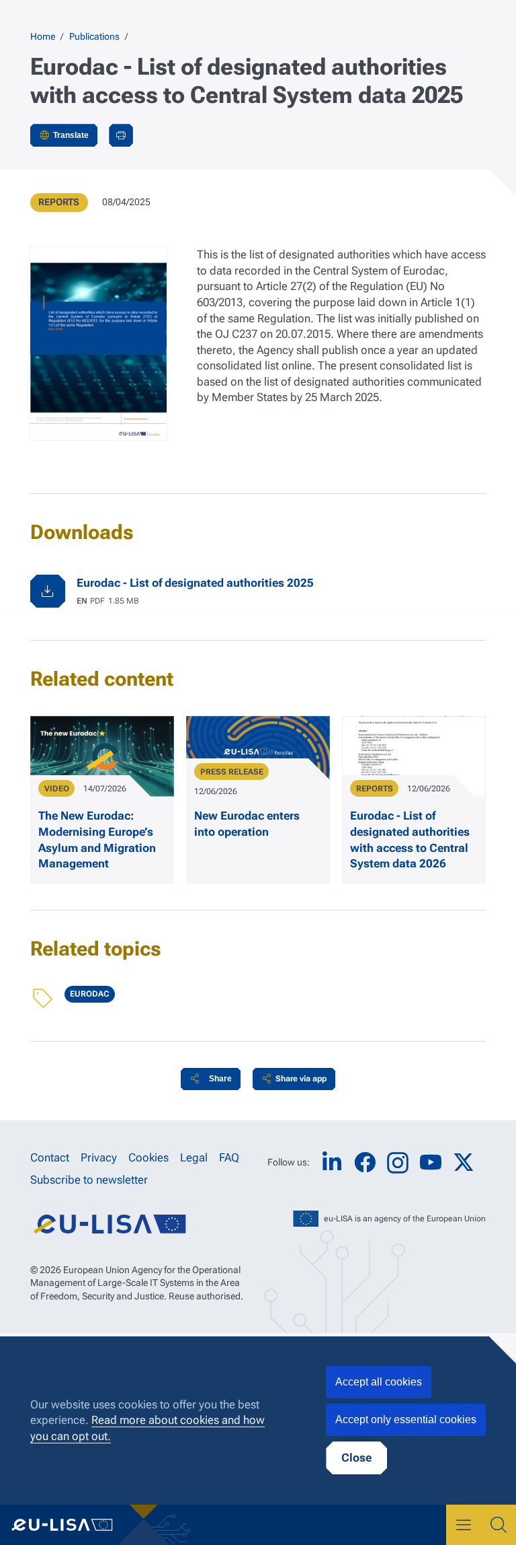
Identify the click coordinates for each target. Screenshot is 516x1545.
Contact (49, 1157)
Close (356, 1457)
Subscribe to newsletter (89, 1179)
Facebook (365, 1162)
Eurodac (89, 994)
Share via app (301, 1078)
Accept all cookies (378, 1382)
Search (498, 1525)
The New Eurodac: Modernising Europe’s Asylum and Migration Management (97, 839)
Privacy (99, 1157)
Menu (463, 1525)
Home (42, 36)
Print (121, 135)
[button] (211, 1079)
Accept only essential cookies (405, 1419)
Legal (194, 1157)
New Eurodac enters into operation (247, 823)
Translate (71, 135)
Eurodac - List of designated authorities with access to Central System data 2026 (410, 839)
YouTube (430, 1162)
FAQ (229, 1157)
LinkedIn (332, 1162)
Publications (94, 36)
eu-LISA (72, 1525)
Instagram (397, 1163)
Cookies (148, 1157)
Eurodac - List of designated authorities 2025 (195, 582)
